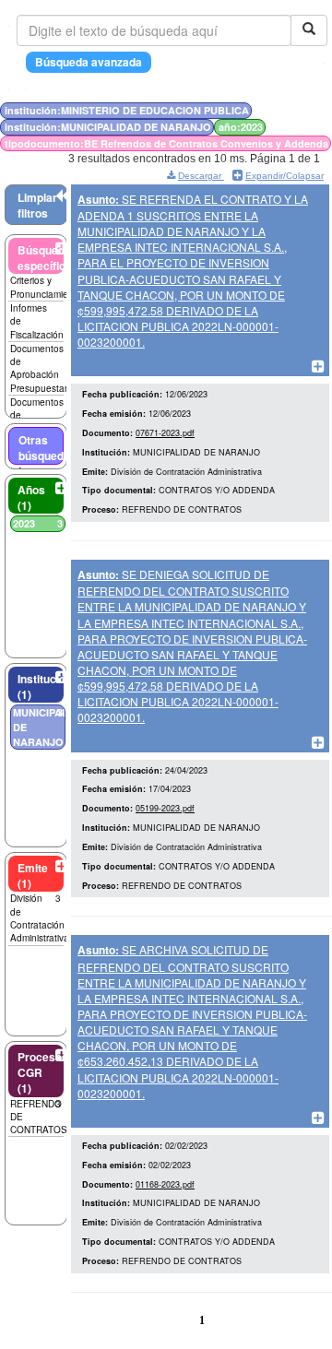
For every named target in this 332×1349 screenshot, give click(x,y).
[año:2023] (296, 110)
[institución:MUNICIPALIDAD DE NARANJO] (290, 110)
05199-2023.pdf (165, 808)
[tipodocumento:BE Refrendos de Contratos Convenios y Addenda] (300, 110)
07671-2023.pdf (165, 433)
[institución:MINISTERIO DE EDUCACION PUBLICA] (285, 110)
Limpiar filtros (37, 205)
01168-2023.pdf (165, 1184)
